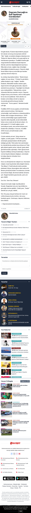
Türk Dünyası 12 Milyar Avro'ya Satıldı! (13, 247)
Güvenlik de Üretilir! (8, 225)
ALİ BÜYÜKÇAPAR (12, 320)
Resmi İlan (15, 486)
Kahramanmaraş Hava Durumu (22, 459)
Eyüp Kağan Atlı (12, 313)
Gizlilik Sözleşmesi (13, 511)
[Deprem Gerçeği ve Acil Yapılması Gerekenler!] (15, 31)
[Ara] (29, 2)
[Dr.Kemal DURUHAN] (4, 308)
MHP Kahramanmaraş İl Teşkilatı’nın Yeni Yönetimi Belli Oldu (20, 337)
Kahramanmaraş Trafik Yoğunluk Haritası (22, 464)
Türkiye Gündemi (16, 348)
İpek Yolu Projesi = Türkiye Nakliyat (12, 244)
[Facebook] (11, 454)
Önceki (4, 208)
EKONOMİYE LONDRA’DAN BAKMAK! (13, 239)
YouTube (26, 486)
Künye (12, 488)
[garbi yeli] (4, 287)
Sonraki (26, 208)
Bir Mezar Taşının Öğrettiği (15, 302)
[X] (14, 454)
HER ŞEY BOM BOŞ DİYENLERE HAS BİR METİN (18, 323)
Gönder (4, 273)
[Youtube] (19, 454)
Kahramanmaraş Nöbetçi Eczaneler (7, 459)
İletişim (16, 488)
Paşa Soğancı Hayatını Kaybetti (19, 373)
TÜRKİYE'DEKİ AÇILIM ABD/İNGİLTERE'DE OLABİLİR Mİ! (15, 309)
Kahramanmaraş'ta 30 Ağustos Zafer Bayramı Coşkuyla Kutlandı (20, 358)
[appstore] (9, 478)
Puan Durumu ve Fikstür (8, 468)
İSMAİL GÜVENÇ (12, 300)
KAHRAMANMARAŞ (16, 333)
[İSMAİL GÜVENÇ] (4, 301)
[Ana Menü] (1, 2)
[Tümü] (29, 281)
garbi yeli (11, 285)
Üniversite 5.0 (6, 232)
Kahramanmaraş (6, 6)
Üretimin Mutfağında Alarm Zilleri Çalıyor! (14, 234)
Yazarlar (20, 486)
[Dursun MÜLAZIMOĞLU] (4, 294)
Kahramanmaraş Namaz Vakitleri (7, 464)
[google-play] (22, 478)
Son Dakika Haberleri (7, 472)
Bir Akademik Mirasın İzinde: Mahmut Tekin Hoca (16, 227)
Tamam (20, 511)
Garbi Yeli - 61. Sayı (13, 288)
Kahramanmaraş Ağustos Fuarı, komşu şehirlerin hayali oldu (18, 316)
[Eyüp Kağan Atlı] (4, 315)
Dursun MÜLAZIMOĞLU (14, 293)
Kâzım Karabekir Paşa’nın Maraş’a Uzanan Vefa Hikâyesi (20, 344)
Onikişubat (25, 6)
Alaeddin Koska (13, 19)
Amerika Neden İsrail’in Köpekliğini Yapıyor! (14, 250)
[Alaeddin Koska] (4, 13)
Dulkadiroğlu (16, 6)
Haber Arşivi (21, 472)
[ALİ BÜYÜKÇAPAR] (4, 322)
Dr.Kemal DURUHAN (13, 306)
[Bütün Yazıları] (29, 221)
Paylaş (4, 46)
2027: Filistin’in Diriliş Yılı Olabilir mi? (12, 242)
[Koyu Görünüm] (27, 2)
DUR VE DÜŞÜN (12, 295)
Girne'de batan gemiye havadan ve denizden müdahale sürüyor (20, 351)
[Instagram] (17, 454)
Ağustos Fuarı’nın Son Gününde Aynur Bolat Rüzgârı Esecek (19, 366)
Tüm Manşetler (21, 468)
